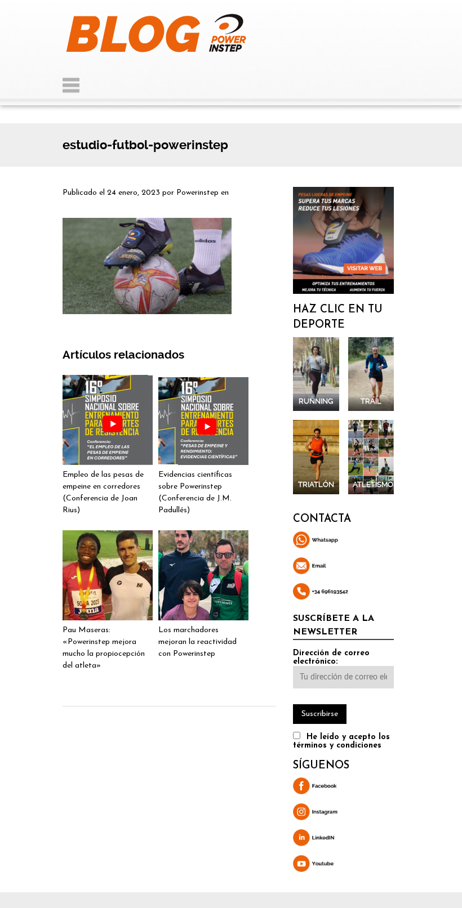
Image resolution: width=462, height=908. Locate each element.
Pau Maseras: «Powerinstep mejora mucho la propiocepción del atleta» (104, 648)
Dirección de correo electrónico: (331, 657)
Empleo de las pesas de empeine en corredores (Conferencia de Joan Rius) (103, 493)
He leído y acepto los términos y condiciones (341, 741)
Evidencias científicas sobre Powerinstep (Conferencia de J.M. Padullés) (195, 493)
